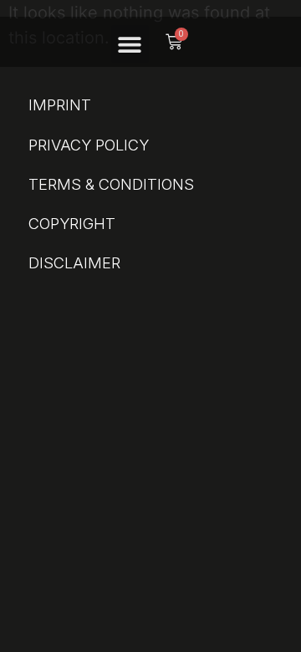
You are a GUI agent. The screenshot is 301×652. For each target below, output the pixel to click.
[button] (130, 44)
